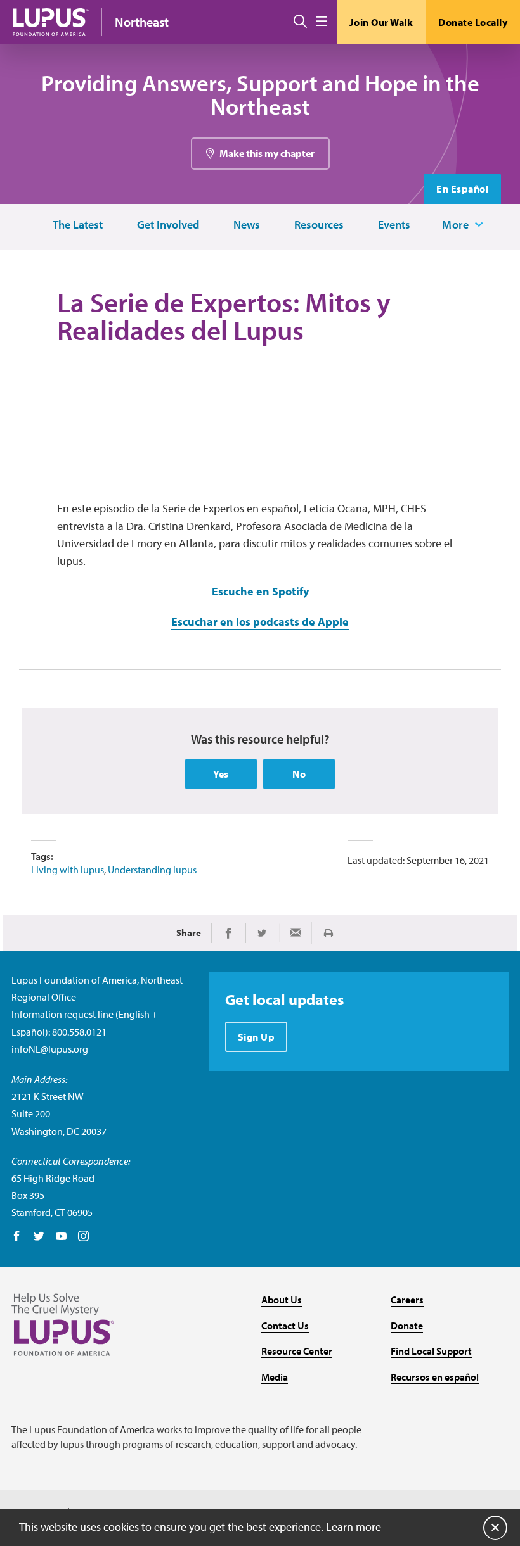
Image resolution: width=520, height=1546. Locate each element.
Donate (407, 1325)
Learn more (353, 1526)
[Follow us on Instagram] (83, 1237)
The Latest (78, 225)
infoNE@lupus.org (49, 1048)
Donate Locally (472, 22)
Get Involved (168, 225)
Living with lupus (67, 869)
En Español (462, 188)
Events (394, 225)
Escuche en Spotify (260, 591)
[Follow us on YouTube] (61, 1237)
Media (274, 1377)
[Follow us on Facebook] (16, 1237)
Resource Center (296, 1351)
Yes (221, 774)
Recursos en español (435, 1377)
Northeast (142, 22)
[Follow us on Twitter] (39, 1237)
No (299, 774)
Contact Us (285, 1325)
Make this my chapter (267, 153)
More (455, 225)
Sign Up (256, 1036)
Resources (319, 225)
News (246, 225)
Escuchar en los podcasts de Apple (260, 621)
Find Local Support (431, 1351)
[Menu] (321, 21)
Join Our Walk (381, 22)
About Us (281, 1299)
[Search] (300, 22)
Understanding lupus (152, 869)
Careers (407, 1299)
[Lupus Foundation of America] (51, 21)
